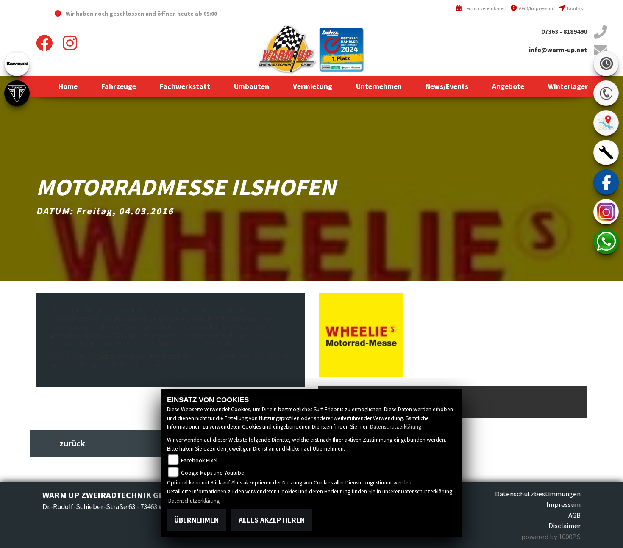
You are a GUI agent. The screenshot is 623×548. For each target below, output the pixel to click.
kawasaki (17, 63)
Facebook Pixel (199, 460)
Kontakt (575, 8)
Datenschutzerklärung (395, 426)
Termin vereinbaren (484, 8)
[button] (118, 86)
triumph (17, 93)
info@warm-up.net (558, 50)
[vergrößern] (361, 334)
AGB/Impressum (536, 8)
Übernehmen (196, 520)
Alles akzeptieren (272, 520)
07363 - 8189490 (564, 32)
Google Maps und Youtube (212, 472)
